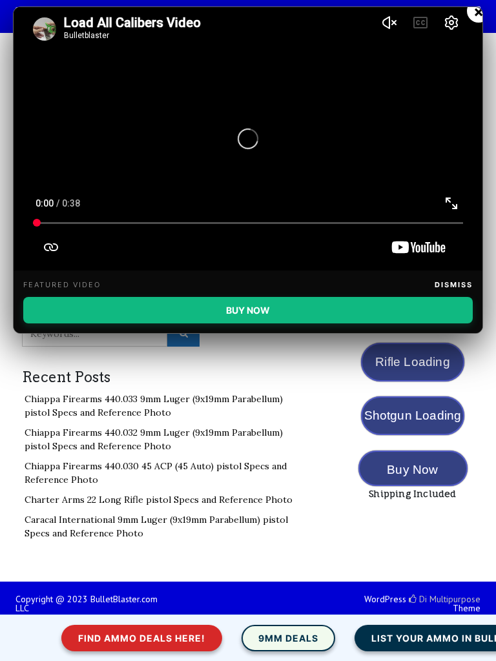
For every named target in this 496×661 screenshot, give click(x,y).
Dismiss (454, 284)
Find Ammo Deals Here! (134, 638)
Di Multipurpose (448, 599)
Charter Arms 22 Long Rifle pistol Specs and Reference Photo (159, 499)
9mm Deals (281, 638)
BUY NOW (248, 310)
